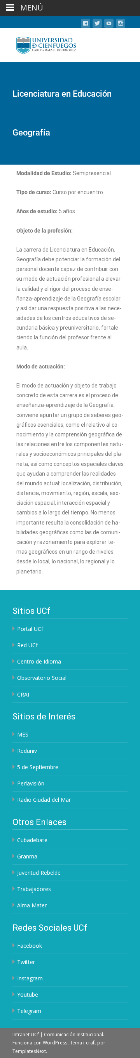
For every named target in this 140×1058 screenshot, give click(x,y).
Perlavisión (30, 783)
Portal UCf (30, 628)
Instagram (30, 978)
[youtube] (109, 24)
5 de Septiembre (37, 767)
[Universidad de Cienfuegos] (39, 43)
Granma (27, 856)
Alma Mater (32, 905)
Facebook (29, 945)
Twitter (26, 962)
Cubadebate (32, 840)
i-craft (90, 1042)
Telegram (29, 1011)
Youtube (27, 994)
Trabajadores (34, 889)
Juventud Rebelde (39, 872)
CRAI (23, 694)
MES (22, 734)
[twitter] (97, 24)
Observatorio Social (41, 677)
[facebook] (85, 24)
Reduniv (27, 750)
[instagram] (120, 24)
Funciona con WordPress (40, 1042)
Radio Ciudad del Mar (44, 799)
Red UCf (27, 645)
